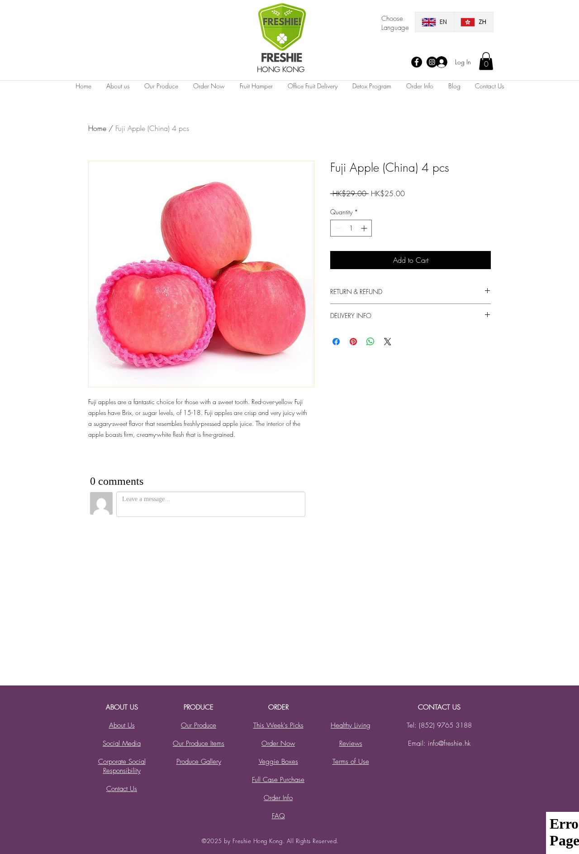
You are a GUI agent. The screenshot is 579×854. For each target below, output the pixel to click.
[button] (486, 61)
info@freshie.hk (449, 743)
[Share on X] (387, 341)
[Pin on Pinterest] (353, 341)
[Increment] (364, 228)
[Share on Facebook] (336, 341)
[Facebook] (416, 62)
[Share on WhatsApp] (370, 341)
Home (97, 128)
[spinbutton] (351, 228)
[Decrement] (337, 228)
